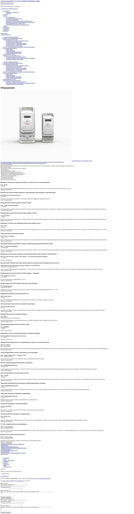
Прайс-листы (6, 27)
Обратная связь (9, 3)
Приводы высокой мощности (10, 48)
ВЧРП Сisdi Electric (10, 50)
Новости (5, 14)
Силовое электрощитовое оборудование (12, 38)
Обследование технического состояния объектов (17, 24)
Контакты (5, 31)
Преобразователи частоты (9, 54)
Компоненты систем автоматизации (12, 55)
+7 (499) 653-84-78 (5, 8)
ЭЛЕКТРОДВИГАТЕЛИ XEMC (13, 53)
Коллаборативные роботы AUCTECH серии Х (17, 40)
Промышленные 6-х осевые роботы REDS (16, 44)
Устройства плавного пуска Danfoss (14, 59)
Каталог (5, 26)
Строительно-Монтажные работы (14, 18)
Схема (17, 6)
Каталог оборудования (8, 460)
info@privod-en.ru (14, 8)
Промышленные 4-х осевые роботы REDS (16, 43)
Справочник (6, 29)
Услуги (5, 16)
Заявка (4, 465)
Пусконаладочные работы (12, 19)
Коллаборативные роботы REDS (14, 42)
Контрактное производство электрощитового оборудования (20, 22)
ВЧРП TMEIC (9, 49)
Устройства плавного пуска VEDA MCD (16, 57)
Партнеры (8, 13)
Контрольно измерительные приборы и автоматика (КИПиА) (21, 58)
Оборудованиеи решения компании (6, 34)
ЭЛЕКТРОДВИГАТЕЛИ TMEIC (14, 52)
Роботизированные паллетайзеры (14, 45)
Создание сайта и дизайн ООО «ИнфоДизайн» (13, 480)
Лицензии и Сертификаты (12, 12)
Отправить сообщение (6, 497)
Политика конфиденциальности (43, 478)
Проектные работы (10, 17)
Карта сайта (3, 3)
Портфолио (6, 28)
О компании (6, 11)
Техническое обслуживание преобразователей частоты (19, 21)
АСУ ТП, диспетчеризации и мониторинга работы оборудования (18, 47)
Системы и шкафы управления (10, 37)
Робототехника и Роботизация (10, 39)
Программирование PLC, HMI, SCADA (15, 23)
